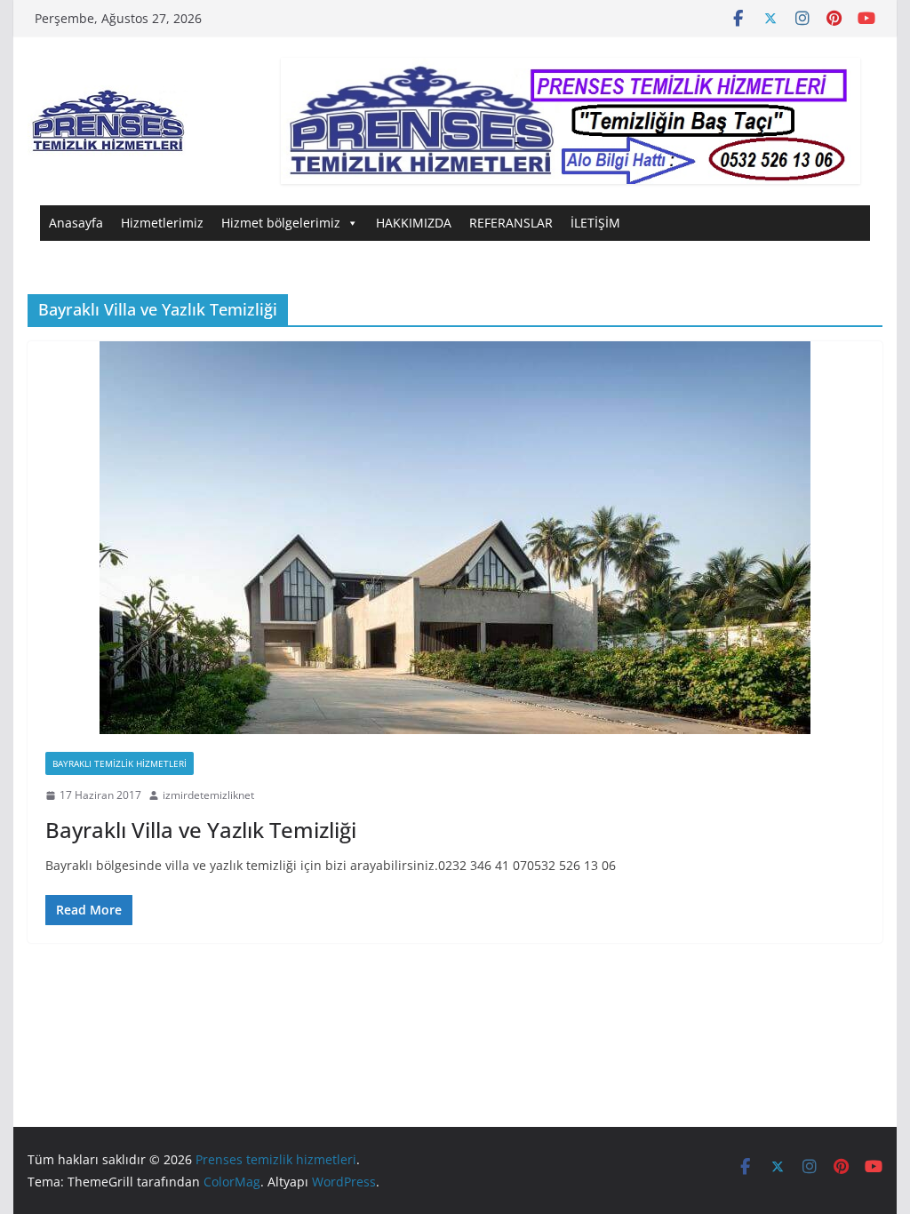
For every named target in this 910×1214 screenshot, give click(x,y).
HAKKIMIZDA (413, 222)
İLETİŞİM (595, 222)
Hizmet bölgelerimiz (280, 222)
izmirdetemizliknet (208, 795)
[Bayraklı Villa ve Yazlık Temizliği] (455, 537)
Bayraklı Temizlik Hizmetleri (119, 763)
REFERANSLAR (511, 222)
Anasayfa (76, 222)
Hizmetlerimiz (162, 222)
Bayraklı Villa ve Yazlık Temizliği (200, 829)
